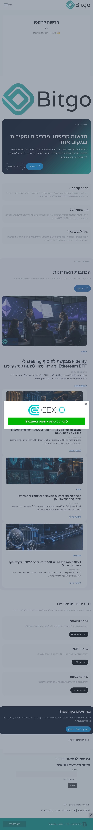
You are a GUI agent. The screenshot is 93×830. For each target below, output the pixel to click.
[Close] (86, 404)
